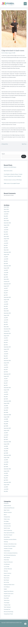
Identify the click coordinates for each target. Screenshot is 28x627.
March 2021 (6, 250)
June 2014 (6, 340)
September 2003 (7, 482)
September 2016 (7, 297)
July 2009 (6, 405)
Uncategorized (7, 609)
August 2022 (6, 225)
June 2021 (6, 243)
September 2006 (7, 441)
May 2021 (6, 245)
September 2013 (7, 346)
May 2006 (6, 450)
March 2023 (6, 220)
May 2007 (6, 437)
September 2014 (7, 333)
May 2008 (6, 423)
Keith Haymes (7, 557)
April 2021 (6, 247)
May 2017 (6, 292)
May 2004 (6, 477)
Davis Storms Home (8, 170)
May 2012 (6, 369)
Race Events (6, 577)
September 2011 (7, 374)
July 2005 (6, 459)
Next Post (24, 144)
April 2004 (6, 480)
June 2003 (6, 489)
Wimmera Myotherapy (8, 611)
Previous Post (4, 144)
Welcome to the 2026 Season (10, 167)
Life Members (7, 564)
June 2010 (6, 394)
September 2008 (7, 414)
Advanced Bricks (7, 505)
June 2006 (6, 448)
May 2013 (6, 356)
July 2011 (5, 378)
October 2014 (6, 331)
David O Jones (7, 528)
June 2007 (6, 435)
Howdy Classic (7, 550)
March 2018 (6, 279)
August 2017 (6, 286)
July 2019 (6, 256)
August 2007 (6, 430)
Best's (5, 514)
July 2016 (6, 301)
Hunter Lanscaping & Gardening (10, 553)
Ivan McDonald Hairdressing (10, 555)
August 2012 (6, 362)
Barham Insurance (8, 512)
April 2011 (6, 385)
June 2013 (6, 353)
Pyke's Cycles (7, 575)
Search (3, 153)
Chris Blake (6, 521)
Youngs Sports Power (8, 613)
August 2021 (6, 238)
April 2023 (6, 218)
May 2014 (6, 342)
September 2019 (7, 252)
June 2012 (6, 367)
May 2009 (6, 410)
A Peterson (6, 503)
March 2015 (6, 326)
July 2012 (6, 365)
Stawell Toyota (7, 595)
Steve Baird (6, 598)
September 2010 (7, 387)
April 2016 (6, 308)
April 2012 (6, 371)
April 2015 (6, 324)
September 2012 (7, 360)
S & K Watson (7, 586)
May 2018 (6, 274)
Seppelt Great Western (8, 591)
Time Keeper (6, 602)
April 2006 (6, 453)
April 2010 (6, 398)
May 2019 (6, 261)
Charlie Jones (7, 519)
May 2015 (6, 322)
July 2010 (6, 392)
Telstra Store (6, 600)
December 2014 (7, 328)
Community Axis (7, 525)
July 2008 (6, 419)
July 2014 (6, 338)
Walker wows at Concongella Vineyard (12, 183)
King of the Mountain (8, 562)
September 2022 (7, 222)
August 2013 (6, 349)
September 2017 (7, 283)
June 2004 (6, 475)
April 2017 (6, 295)
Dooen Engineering (8, 530)
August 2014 (6, 335)
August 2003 (6, 484)
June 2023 (6, 213)
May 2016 (6, 306)
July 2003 (6, 486)
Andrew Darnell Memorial (9, 507)
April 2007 (6, 439)
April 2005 (6, 466)
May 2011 (5, 383)
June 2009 (6, 407)
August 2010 (6, 389)
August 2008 (6, 417)
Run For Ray (6, 582)
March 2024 (6, 209)
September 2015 (7, 313)
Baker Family (6, 510)
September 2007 (7, 428)
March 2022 (6, 236)
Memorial (6, 571)
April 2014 (6, 344)
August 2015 (6, 315)
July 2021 (6, 240)
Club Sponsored (7, 523)
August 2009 (6, 403)
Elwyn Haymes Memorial (9, 532)
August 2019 (6, 254)
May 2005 (6, 464)
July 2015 (6, 317)
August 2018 (6, 268)
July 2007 (6, 432)
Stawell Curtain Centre (8, 593)
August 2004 (6, 471)
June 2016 (6, 304)
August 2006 (6, 444)
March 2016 (6, 310)
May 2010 (6, 396)
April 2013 (6, 358)
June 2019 (6, 259)
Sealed (5, 589)
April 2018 (6, 277)
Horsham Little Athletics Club (10, 544)
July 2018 (6, 270)
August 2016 (6, 299)
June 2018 (6, 272)
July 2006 (6, 446)
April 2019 (6, 263)
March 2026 (6, 207)
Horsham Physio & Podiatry (9, 546)
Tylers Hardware (7, 607)
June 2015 (6, 319)
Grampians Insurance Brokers (10, 539)
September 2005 (7, 455)
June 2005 (6, 462)
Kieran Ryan (6, 559)
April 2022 (6, 234)
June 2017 (6, 290)
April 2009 (6, 412)
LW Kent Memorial (8, 568)
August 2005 (6, 457)
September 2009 (7, 401)
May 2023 (6, 216)
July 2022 (6, 227)
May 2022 (6, 231)
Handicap (6, 541)
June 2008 (6, 421)
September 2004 (7, 468)
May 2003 (6, 491)
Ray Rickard (6, 580)
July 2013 (6, 351)
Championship (7, 516)
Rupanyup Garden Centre (9, 584)
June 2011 (6, 380)
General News (7, 537)
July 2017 (6, 288)
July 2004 (6, 473)
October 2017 (6, 281)
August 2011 (6, 376)
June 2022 (6, 229)
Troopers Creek (7, 604)
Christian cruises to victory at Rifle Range (13, 179)
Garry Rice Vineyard (8, 534)
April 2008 (6, 425)
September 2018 (7, 265)
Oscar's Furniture (7, 573)
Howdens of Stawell (8, 548)
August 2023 (6, 211)
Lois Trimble (6, 566)
